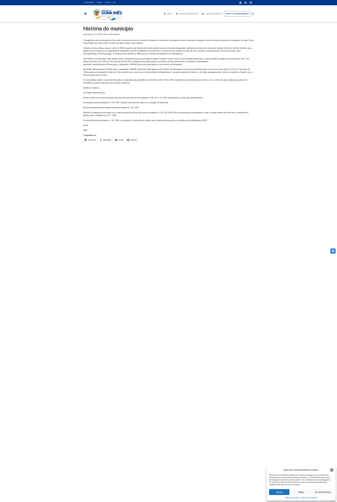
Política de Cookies (292, 497)
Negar (301, 492)
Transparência (89, 2)
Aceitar (279, 492)
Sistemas (108, 2)
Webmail (99, 2)
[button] (331, 470)
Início (169, 14)
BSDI (114, 2)
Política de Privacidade (308, 497)
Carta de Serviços (212, 14)
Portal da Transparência (237, 14)
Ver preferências (323, 492)
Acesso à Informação (188, 14)
